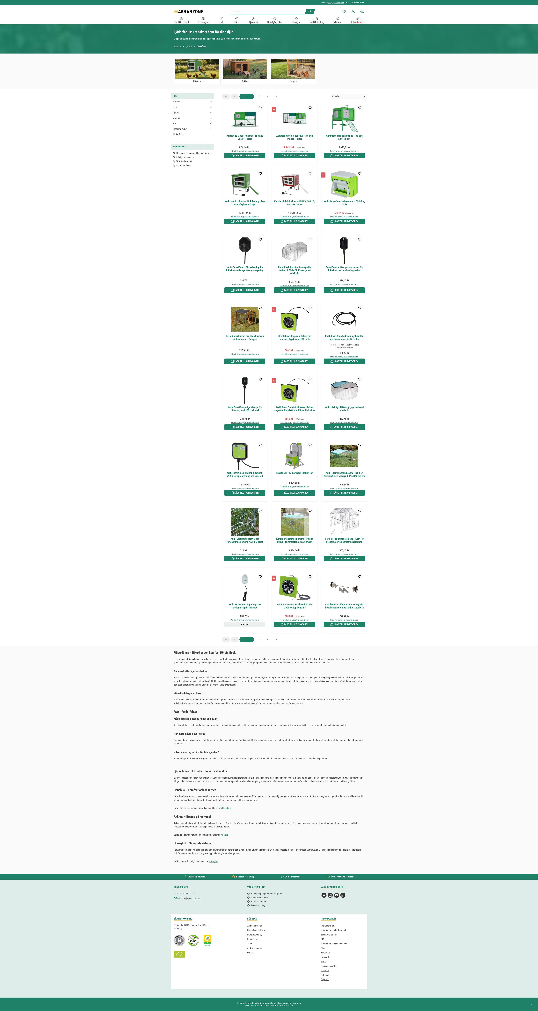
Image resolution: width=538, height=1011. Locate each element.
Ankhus (224, 834)
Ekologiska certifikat (256, 930)
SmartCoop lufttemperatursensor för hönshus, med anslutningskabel (344, 269)
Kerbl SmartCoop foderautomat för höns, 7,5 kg (344, 203)
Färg (175, 107)
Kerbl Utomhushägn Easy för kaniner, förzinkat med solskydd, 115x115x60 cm (344, 474)
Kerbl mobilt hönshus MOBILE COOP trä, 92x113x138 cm (294, 203)
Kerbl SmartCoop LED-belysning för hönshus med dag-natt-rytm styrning (245, 269)
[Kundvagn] (361, 11)
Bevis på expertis (328, 966)
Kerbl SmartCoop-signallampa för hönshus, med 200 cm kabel (245, 409)
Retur (323, 961)
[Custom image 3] (207, 940)
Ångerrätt (325, 979)
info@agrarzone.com (336, 3)
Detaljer (245, 624)
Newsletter (326, 957)
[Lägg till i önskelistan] (260, 107)
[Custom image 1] (193, 940)
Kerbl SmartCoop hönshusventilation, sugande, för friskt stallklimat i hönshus (294, 409)
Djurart (176, 112)
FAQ (322, 939)
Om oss (250, 952)
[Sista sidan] (276, 96)
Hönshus (226, 808)
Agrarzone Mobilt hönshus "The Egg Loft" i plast (344, 137)
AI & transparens (254, 948)
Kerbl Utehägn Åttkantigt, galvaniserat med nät (344, 409)
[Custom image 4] (179, 954)
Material (176, 118)
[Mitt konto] (353, 11)
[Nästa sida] (267, 96)
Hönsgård (213, 861)
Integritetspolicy (254, 934)
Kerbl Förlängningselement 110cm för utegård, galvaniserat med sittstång (344, 540)
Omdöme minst (180, 128)
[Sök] (310, 11)
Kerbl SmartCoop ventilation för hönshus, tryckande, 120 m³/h (294, 338)
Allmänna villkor (254, 925)
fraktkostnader (260, 1003)
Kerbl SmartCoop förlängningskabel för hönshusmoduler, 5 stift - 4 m (344, 338)
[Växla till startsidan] (188, 11)
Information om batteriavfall (333, 930)
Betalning (325, 975)
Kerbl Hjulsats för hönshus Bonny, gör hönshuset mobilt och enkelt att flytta (344, 606)
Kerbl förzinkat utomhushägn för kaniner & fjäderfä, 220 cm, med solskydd (294, 270)
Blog (323, 948)
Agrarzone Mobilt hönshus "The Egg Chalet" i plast (245, 137)
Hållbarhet (325, 952)
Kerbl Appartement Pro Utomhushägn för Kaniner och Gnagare (245, 338)
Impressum (252, 939)
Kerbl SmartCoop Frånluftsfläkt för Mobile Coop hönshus (294, 606)
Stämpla (176, 101)
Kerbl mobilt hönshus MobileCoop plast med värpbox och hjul (245, 203)
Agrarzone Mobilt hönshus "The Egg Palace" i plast (294, 137)
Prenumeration (327, 925)
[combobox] (268, 11)
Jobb (249, 943)
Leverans (325, 970)
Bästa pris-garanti (329, 934)
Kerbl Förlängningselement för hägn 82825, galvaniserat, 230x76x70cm (294, 540)
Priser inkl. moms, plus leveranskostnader (245, 151)
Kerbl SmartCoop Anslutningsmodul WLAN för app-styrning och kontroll (245, 474)
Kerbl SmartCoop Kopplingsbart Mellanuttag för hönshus (245, 606)
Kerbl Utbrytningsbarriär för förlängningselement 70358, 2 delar (245, 540)
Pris (174, 123)
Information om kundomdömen (335, 943)
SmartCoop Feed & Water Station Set (294, 472)
